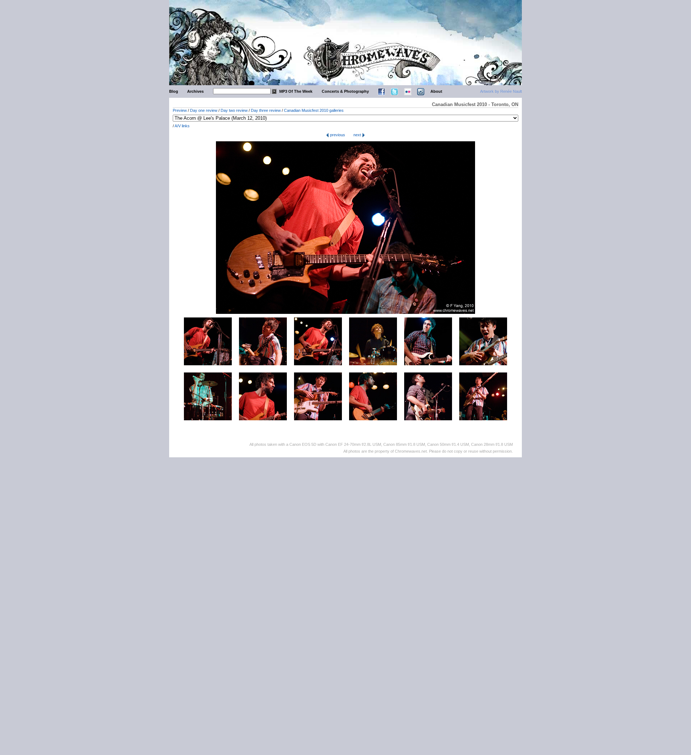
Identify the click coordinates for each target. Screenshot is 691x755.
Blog (173, 91)
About (436, 91)
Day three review (266, 110)
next (357, 135)
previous (337, 135)
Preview (180, 110)
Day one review (203, 110)
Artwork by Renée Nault (501, 91)
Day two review (234, 110)
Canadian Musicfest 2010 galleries (314, 110)
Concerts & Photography (345, 91)
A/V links (182, 126)
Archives (195, 91)
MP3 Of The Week (295, 91)
